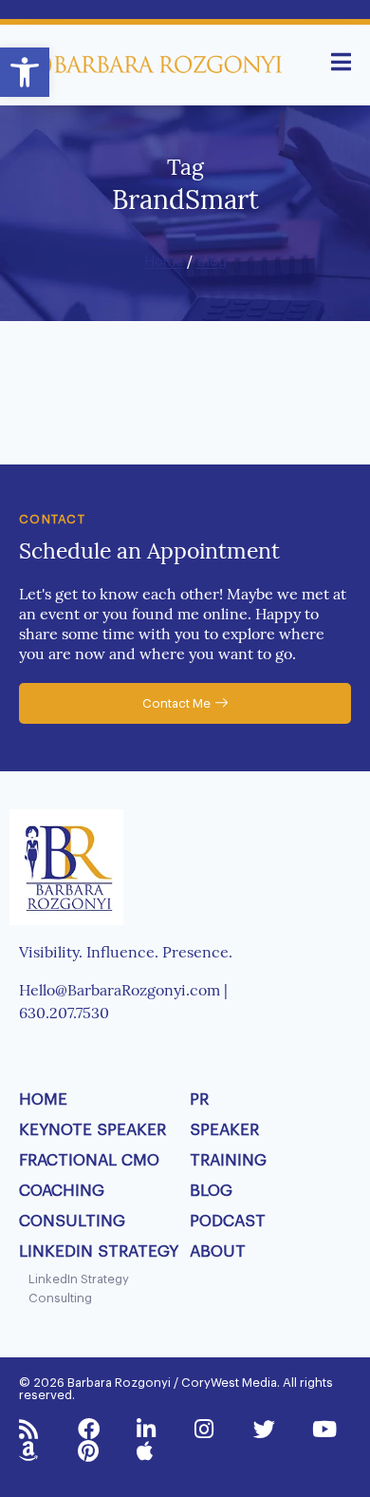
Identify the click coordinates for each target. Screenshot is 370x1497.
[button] (24, 72)
